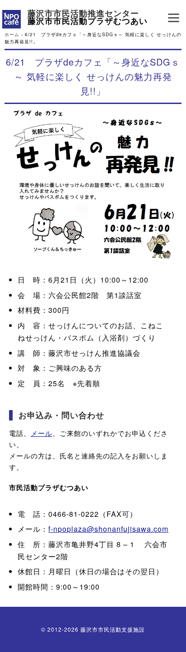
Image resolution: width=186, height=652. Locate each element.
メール (41, 433)
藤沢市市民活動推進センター (83, 14)
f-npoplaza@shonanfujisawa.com (108, 529)
